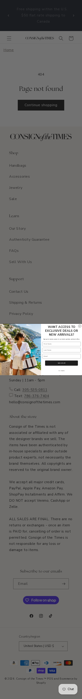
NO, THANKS (61, 371)
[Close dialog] (79, 326)
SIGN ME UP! (61, 363)
